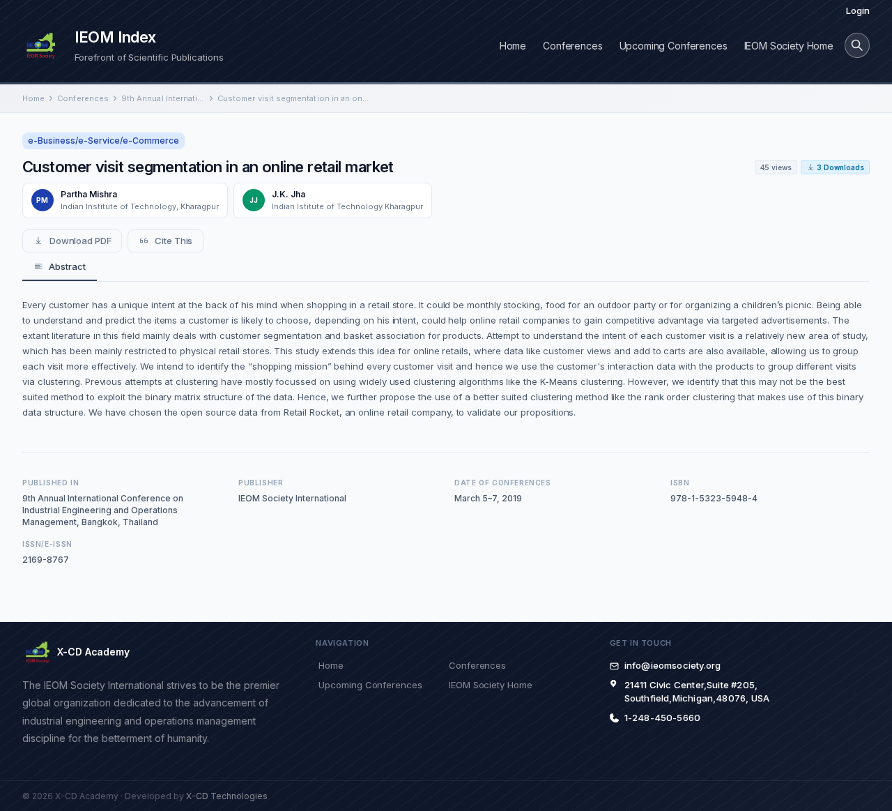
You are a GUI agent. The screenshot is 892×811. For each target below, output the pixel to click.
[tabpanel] (446, 358)
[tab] (59, 267)
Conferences (572, 46)
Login (858, 10)
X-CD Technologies (227, 796)
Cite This (173, 240)
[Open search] (857, 45)
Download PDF (80, 240)
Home (513, 46)
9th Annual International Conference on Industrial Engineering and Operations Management (163, 98)
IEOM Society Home (788, 46)
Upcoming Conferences (674, 46)
